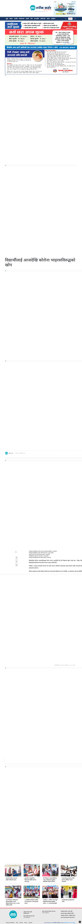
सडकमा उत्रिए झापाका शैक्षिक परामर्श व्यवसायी (68, 879)
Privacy (21, 922)
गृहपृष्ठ (7, 19)
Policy (25, 922)
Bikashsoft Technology (69, 922)
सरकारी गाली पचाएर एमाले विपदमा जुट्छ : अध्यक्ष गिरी (39, 554)
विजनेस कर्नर (21, 19)
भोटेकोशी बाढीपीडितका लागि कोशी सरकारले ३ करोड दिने (40, 557)
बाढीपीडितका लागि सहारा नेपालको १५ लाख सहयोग (39, 556)
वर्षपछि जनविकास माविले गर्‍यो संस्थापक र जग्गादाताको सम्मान (31, 901)
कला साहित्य (36, 19)
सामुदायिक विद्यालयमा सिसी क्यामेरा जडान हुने (30, 879)
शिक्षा (31, 19)
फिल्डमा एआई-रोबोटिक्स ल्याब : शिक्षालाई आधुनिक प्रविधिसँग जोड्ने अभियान (50, 879)
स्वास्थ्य (48, 19)
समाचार (11, 19)
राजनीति (15, 19)
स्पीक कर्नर (11, 453)
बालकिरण (53, 19)
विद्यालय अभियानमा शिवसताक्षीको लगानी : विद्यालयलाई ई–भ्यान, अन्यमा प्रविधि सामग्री (13, 902)
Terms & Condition (10, 922)
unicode (30, 922)
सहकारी (27, 19)
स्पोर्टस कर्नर (42, 19)
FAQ (17, 922)
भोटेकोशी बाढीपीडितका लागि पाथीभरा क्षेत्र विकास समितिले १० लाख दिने (43, 551)
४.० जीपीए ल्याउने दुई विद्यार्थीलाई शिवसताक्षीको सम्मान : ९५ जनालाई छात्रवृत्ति (50, 901)
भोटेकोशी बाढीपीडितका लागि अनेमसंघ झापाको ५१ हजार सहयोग (41, 552)
